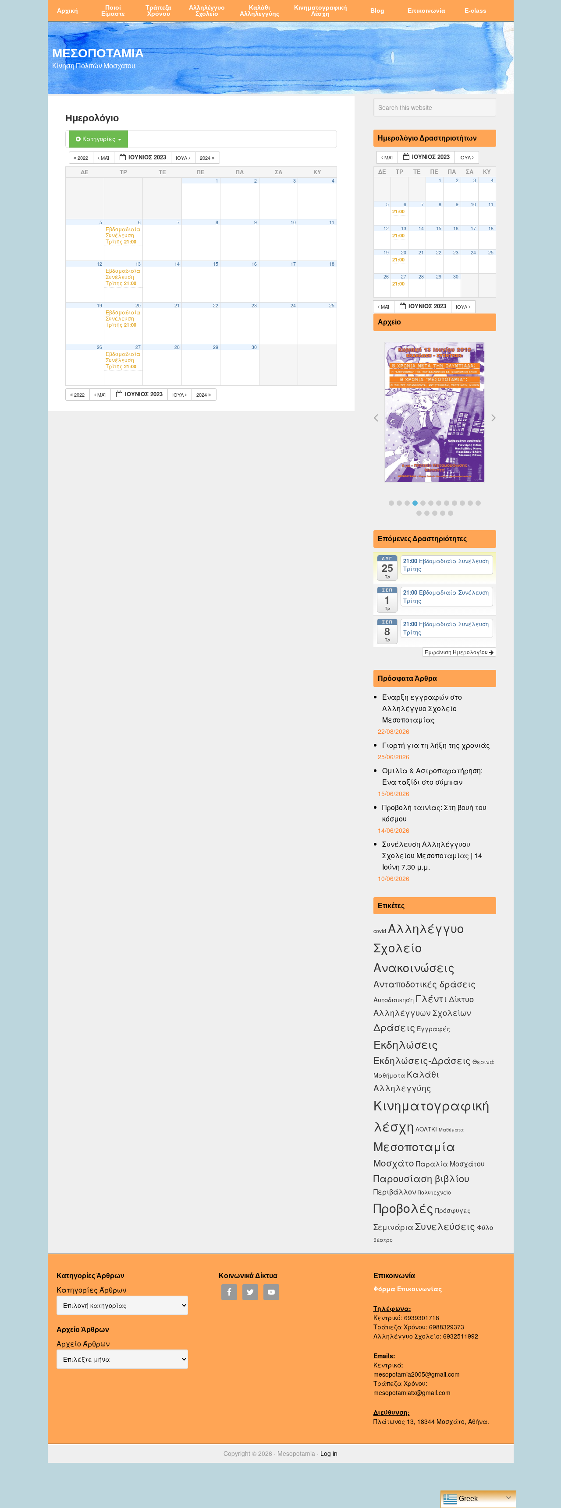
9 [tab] (454, 503)
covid (379, 930)
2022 (82, 157)
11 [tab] (470, 503)
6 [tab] (430, 503)
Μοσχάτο (393, 1162)
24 (293, 305)
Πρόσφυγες (453, 1210)
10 (293, 222)
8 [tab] (446, 503)
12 (99, 264)
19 (99, 305)
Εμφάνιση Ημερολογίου (457, 651)
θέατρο (383, 1239)
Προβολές (403, 1207)
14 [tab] (427, 513)
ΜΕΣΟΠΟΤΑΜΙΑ (98, 52)
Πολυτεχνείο (434, 1192)
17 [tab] (450, 513)
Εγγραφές (433, 1028)
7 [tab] (438, 503)
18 (331, 264)
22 (215, 305)
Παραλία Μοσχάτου (450, 1163)
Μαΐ (104, 157)
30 (254, 347)
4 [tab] (415, 503)
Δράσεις (394, 1027)
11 (331, 222)
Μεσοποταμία (414, 1146)
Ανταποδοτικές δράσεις (424, 983)
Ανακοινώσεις (413, 967)
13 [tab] (419, 513)
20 (138, 305)
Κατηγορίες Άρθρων (91, 1290)
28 (177, 347)
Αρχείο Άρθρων (83, 1344)
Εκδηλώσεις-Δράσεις (422, 1060)
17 (293, 264)
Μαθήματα (451, 1129)
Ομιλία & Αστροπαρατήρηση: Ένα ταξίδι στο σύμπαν (432, 776)
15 (215, 264)
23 (254, 305)
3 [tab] (407, 503)
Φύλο (485, 1227)
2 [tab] (399, 503)
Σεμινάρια (393, 1227)
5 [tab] (423, 503)
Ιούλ (182, 157)
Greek (467, 1498)
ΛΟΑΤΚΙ (426, 1129)
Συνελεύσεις (445, 1226)
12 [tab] (478, 503)
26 (99, 347)
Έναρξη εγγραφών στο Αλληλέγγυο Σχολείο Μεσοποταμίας (422, 708)
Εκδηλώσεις (405, 1044)
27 (138, 347)
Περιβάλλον (394, 1191)
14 (177, 264)
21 (177, 305)
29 (215, 347)
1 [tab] (391, 503)
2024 (206, 157)
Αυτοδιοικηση (393, 999)
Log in (328, 1453)
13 (138, 264)
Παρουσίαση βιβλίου (421, 1178)
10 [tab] (462, 503)
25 (331, 305)
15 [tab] (434, 513)
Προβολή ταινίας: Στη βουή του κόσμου (434, 813)
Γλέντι (431, 998)
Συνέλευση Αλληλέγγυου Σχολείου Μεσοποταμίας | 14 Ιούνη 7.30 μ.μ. (432, 855)
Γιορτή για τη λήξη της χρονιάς (436, 745)
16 (254, 264)
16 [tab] (442, 513)
